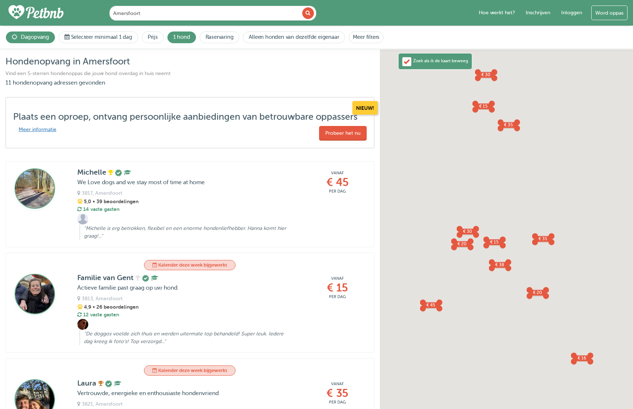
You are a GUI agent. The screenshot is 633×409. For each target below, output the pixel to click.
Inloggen (571, 12)
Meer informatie (37, 129)
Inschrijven (538, 12)
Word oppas (609, 13)
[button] (431, 305)
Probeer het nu (342, 133)
